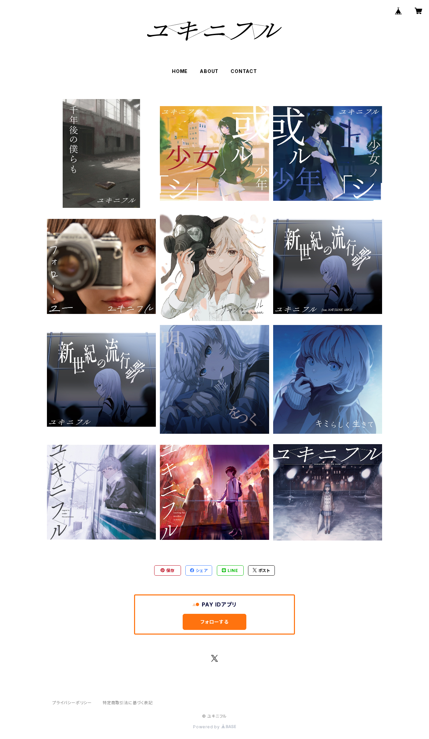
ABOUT (209, 71)
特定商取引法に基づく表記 (128, 702)
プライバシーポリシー (72, 702)
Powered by (207, 726)
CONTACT (244, 71)
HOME (180, 71)
